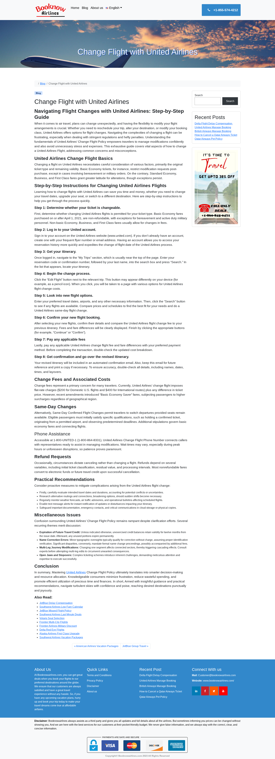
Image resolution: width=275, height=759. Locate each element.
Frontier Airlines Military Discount (58, 626)
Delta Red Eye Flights (51, 629)
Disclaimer (93, 686)
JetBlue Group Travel (134, 646)
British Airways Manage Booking (213, 131)
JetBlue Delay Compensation (56, 603)
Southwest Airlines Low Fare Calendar (61, 606)
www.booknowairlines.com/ (218, 680)
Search (199, 95)
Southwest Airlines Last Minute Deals (60, 614)
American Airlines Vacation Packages (97, 646)
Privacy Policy (95, 680)
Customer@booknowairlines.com (217, 675)
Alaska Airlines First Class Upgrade (59, 633)
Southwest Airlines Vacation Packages (61, 637)
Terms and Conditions (99, 675)
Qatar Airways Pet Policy (208, 138)
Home (75, 8)
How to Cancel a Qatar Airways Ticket (216, 135)
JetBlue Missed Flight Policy (55, 610)
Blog (85, 8)
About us (97, 8)
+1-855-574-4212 (225, 10)
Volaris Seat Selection (51, 618)
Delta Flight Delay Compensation (214, 123)
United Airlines (76, 572)
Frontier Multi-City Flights (53, 622)
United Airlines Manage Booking (213, 127)
